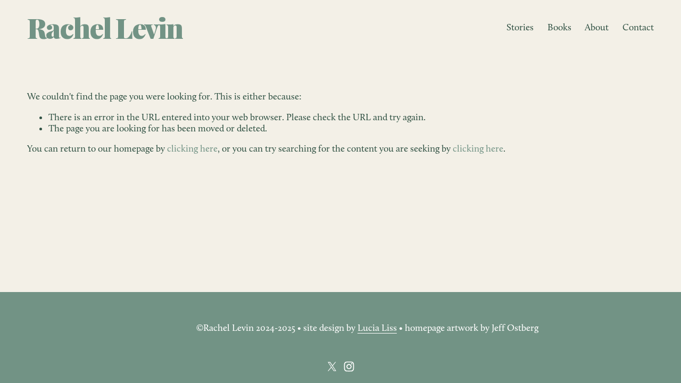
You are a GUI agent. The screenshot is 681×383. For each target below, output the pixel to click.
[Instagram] (349, 366)
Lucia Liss (377, 327)
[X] (332, 366)
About (597, 27)
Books (559, 27)
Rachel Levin (104, 27)
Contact (638, 27)
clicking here (192, 148)
